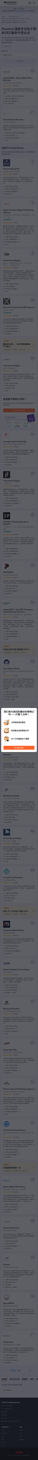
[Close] (34, 710)
